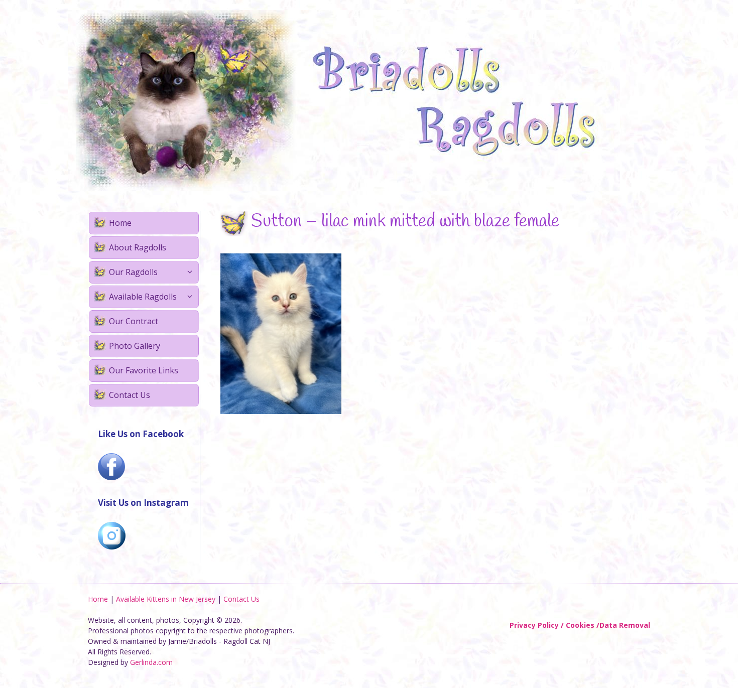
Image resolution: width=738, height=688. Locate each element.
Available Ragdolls (143, 296)
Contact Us (129, 394)
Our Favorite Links (143, 370)
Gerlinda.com (151, 662)
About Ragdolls (137, 247)
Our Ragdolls (133, 272)
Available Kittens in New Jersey (165, 599)
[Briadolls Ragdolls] (344, 99)
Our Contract (133, 321)
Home (120, 222)
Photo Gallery (134, 345)
